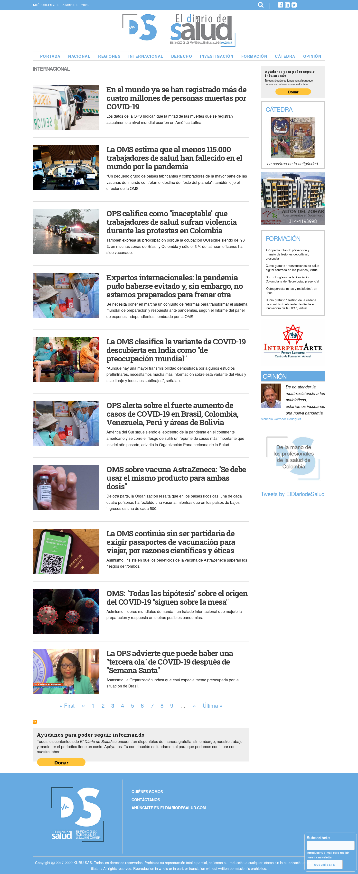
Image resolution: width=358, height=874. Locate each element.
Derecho (181, 56)
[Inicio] (179, 45)
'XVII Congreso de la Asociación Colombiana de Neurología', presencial (292, 279)
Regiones (109, 56)
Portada (50, 56)
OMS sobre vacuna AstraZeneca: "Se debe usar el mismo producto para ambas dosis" (176, 477)
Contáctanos (146, 799)
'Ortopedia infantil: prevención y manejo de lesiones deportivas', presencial (287, 254)
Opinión (312, 56)
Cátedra (285, 56)
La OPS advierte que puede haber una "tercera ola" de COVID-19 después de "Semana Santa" (169, 661)
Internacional (145, 56)
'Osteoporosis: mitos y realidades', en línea (291, 291)
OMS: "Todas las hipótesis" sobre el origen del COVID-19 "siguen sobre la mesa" (176, 597)
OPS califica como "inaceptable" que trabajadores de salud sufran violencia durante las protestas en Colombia (171, 221)
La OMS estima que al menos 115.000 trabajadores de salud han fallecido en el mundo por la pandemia (174, 157)
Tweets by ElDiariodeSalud (292, 494)
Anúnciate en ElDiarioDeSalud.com (169, 807)
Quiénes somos (147, 791)
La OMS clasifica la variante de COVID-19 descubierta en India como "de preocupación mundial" (175, 350)
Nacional (79, 56)
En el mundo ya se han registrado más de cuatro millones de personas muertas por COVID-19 (176, 98)
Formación (254, 56)
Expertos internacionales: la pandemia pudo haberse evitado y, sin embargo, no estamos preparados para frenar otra (174, 286)
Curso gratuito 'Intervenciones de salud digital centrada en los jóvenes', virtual (292, 268)
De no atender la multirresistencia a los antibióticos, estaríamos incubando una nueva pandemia (305, 400)
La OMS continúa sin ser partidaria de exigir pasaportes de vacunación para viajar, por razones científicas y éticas (170, 541)
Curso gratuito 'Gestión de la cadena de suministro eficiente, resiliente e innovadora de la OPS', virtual (291, 304)
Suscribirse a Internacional (35, 722)
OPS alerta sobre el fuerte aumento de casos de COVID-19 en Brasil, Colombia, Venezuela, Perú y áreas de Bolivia (172, 413)
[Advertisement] (293, 574)
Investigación (217, 56)
